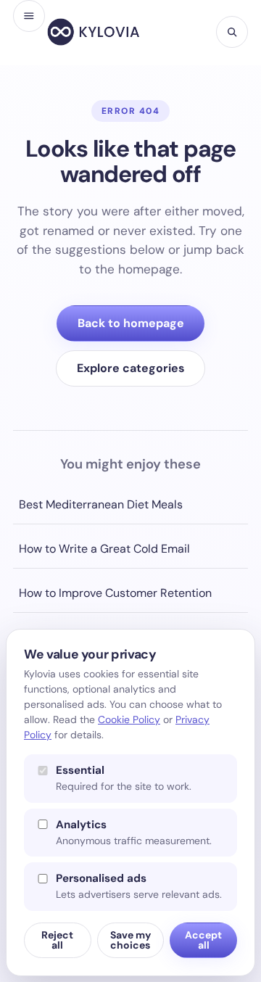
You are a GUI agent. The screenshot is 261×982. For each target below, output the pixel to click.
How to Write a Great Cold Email (104, 548)
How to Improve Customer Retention (115, 593)
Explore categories (131, 368)
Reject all (57, 940)
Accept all (203, 940)
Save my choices (130, 940)
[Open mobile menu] (29, 16)
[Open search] (232, 32)
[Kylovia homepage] (94, 32)
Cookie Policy (129, 719)
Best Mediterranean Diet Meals (101, 504)
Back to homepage (131, 323)
